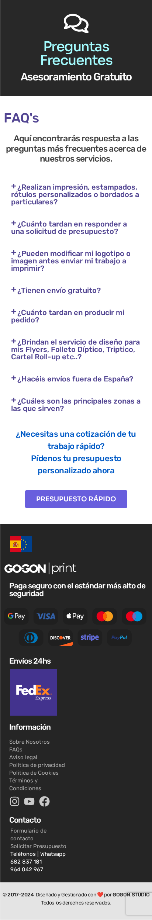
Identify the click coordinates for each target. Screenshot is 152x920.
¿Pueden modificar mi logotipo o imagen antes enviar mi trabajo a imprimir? (71, 261)
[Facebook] (44, 801)
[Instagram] (14, 801)
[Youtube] (29, 801)
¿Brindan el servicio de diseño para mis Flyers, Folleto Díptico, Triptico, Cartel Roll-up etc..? (75, 349)
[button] (76, 194)
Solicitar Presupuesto (38, 846)
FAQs (16, 749)
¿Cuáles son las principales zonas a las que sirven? (76, 405)
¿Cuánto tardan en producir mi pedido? (67, 316)
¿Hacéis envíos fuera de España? (75, 378)
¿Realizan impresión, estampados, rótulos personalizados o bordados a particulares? (75, 194)
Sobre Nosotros (29, 742)
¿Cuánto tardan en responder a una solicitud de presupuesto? (69, 227)
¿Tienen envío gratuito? (59, 290)
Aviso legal (23, 757)
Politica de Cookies (34, 772)
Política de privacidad (37, 765)
